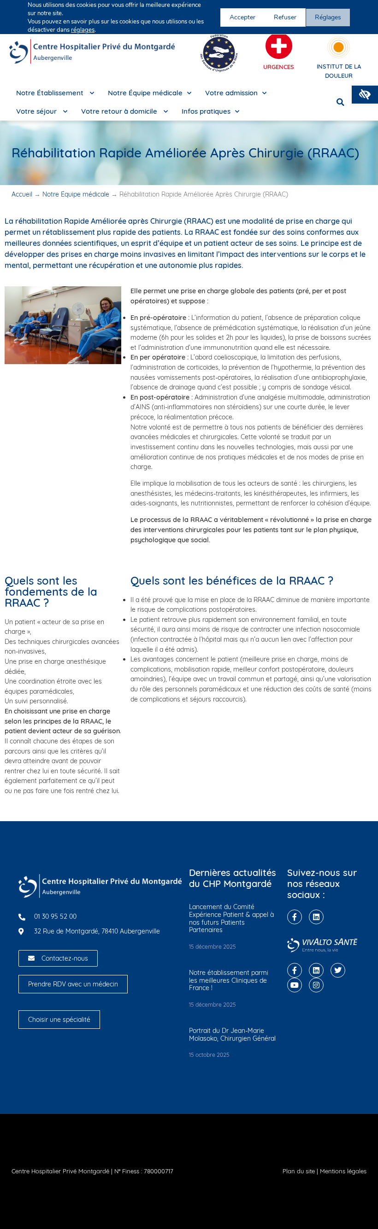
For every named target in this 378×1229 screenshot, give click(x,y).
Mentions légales (343, 1171)
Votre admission (231, 92)
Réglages (328, 17)
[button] (365, 95)
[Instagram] (316, 985)
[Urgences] (279, 46)
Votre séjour (37, 111)
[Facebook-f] (294, 917)
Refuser (285, 17)
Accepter (242, 17)
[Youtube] (294, 985)
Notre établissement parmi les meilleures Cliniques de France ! (228, 980)
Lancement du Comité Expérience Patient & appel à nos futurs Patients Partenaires (231, 918)
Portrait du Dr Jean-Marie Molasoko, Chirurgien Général (232, 1034)
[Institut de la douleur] (339, 47)
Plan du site (299, 1171)
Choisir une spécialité (59, 1019)
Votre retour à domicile (120, 111)
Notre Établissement (50, 92)
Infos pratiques (206, 111)
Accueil (22, 194)
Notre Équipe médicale (145, 92)
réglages (82, 30)
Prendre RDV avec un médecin (73, 984)
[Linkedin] (316, 917)
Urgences (278, 66)
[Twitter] (338, 970)
